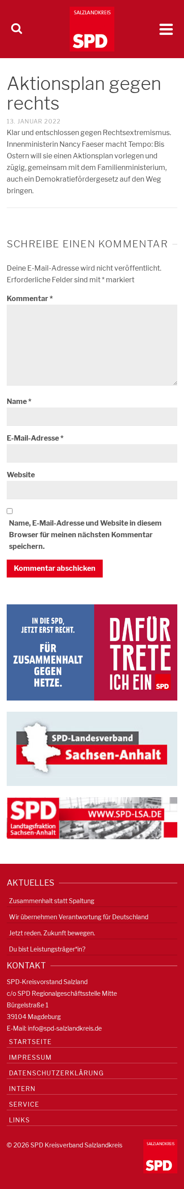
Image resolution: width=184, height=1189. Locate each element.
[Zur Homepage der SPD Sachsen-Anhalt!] (92, 748)
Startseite (30, 1041)
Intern (22, 1088)
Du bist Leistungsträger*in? (47, 949)
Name (19, 401)
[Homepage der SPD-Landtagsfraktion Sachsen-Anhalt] (92, 817)
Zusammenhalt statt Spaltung (51, 900)
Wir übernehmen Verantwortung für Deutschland (78, 917)
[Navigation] (166, 29)
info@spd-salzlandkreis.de (65, 1028)
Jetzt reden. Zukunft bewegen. (52, 933)
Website (21, 475)
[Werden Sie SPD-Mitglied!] (92, 652)
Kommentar (30, 298)
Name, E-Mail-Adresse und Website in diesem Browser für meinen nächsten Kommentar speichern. (85, 535)
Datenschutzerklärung (56, 1073)
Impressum (30, 1057)
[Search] (16, 29)
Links (19, 1120)
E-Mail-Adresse (35, 438)
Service (24, 1104)
